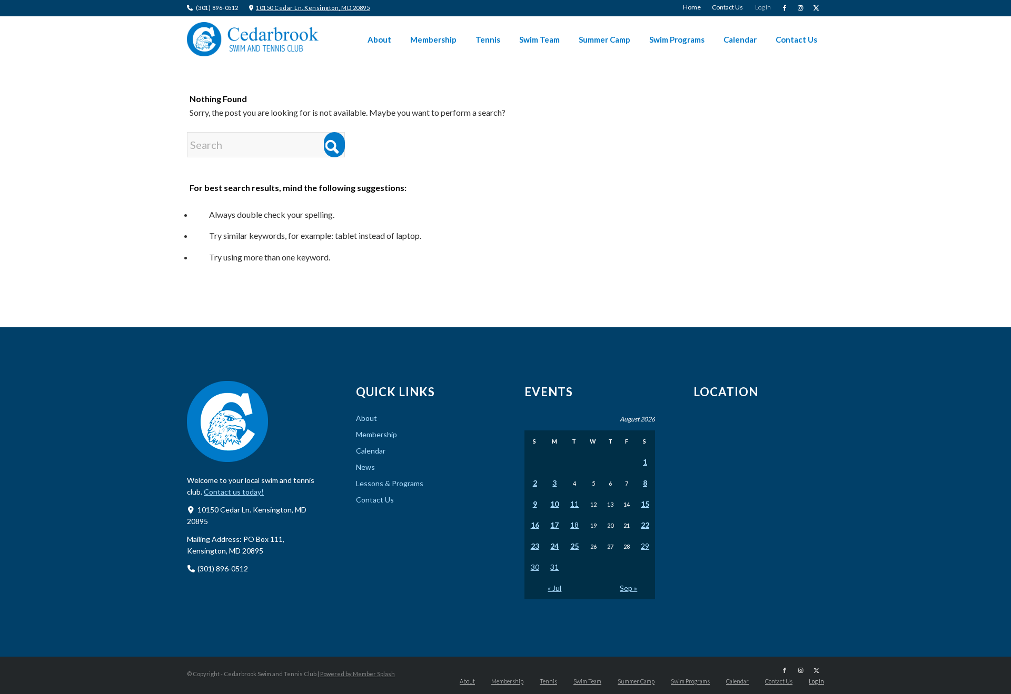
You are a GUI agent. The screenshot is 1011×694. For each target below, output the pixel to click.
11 (574, 503)
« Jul (554, 588)
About (366, 418)
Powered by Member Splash (357, 673)
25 (574, 545)
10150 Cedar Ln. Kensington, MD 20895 (313, 7)
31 (554, 566)
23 (535, 545)
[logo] (253, 39)
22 (645, 524)
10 (554, 503)
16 (535, 524)
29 (645, 545)
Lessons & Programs (389, 483)
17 (554, 524)
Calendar (370, 450)
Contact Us (375, 499)
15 (645, 503)
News (365, 466)
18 (574, 524)
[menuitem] (692, 7)
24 (554, 545)
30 (535, 566)
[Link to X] (816, 8)
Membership (376, 434)
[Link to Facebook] (784, 8)
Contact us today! (234, 491)
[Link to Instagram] (800, 8)
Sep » (628, 588)
